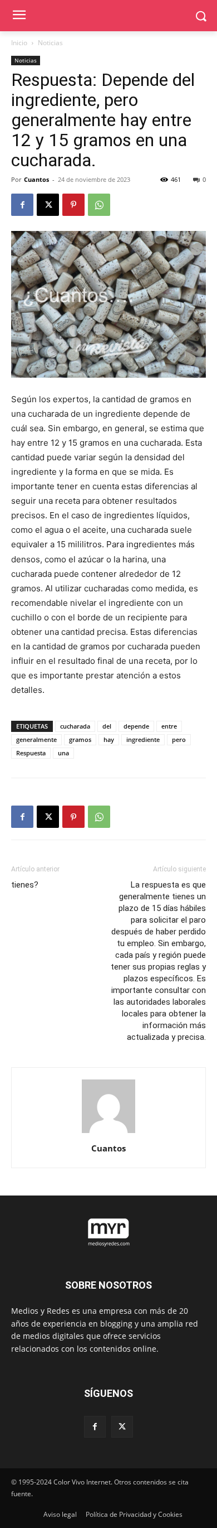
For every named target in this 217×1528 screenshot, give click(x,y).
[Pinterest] (73, 205)
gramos (80, 739)
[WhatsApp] (99, 205)
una (63, 753)
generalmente (36, 739)
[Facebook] (22, 205)
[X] (48, 205)
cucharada (75, 726)
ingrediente (143, 739)
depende (136, 726)
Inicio (19, 42)
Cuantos (36, 179)
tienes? (24, 885)
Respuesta (31, 753)
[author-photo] (108, 1132)
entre (169, 726)
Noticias (50, 42)
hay (108, 739)
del (106, 726)
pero (179, 739)
